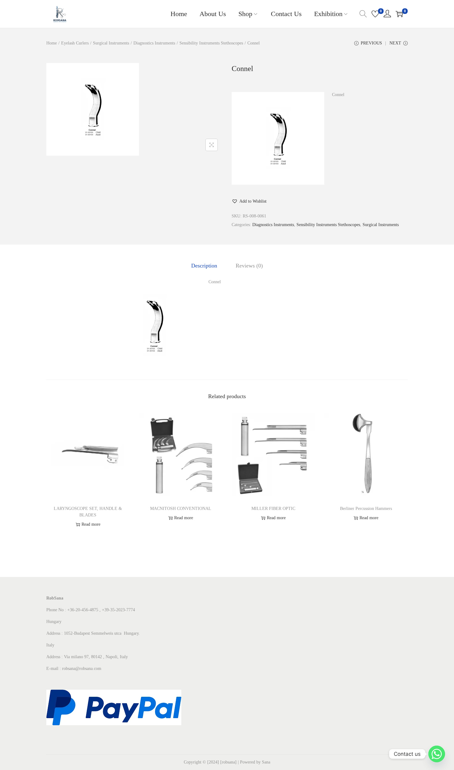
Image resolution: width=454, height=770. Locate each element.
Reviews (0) (249, 266)
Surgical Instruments (111, 43)
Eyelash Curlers (75, 43)
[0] (375, 14)
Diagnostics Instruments (154, 43)
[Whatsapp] (436, 754)
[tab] (204, 265)
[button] (249, 201)
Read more (91, 524)
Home (51, 43)
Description (204, 266)
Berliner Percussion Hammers (366, 508)
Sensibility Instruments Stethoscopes (211, 43)
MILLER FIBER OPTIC (273, 508)
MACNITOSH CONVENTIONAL (180, 508)
